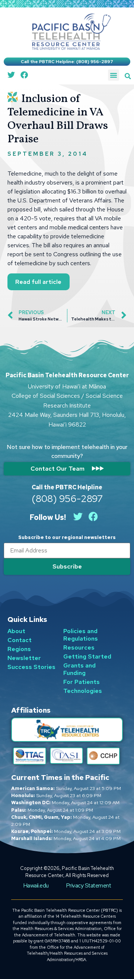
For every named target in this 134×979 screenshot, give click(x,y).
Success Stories (31, 667)
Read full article (38, 282)
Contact (19, 640)
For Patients (81, 682)
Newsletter (24, 658)
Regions (19, 649)
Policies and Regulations (80, 634)
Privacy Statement (88, 885)
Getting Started (87, 656)
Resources (79, 647)
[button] (128, 76)
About (16, 631)
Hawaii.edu (36, 885)
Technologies (82, 691)
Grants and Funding (79, 669)
